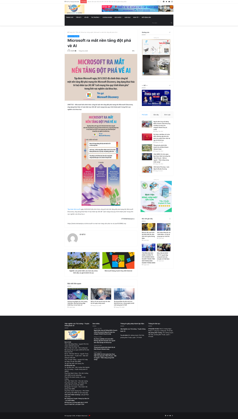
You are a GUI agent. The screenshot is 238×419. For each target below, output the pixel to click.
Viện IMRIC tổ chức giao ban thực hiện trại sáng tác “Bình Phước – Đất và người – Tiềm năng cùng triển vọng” (161, 158)
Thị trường (95, 17)
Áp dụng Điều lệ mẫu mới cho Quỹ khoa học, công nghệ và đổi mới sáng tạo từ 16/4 (124, 303)
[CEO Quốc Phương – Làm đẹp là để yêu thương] (147, 169)
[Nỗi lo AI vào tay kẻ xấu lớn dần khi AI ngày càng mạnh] (101, 294)
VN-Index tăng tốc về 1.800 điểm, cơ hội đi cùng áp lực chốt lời (106, 1)
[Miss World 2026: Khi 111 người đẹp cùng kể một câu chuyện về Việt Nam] (164, 247)
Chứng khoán (107, 17)
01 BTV (73, 51)
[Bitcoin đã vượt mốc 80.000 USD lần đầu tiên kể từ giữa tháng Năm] (148, 227)
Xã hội (86, 17)
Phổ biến (145, 115)
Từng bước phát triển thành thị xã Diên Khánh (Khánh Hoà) (160, 147)
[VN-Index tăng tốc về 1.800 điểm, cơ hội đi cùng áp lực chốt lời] (164, 227)
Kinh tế (135, 17)
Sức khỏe (118, 17)
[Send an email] (75, 51)
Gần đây (156, 115)
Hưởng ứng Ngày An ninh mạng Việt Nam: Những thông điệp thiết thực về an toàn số (77, 303)
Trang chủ (69, 17)
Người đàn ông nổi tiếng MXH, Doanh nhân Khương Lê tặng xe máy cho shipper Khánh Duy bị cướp (161, 125)
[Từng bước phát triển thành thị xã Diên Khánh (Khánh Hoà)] (147, 147)
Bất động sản (146, 17)
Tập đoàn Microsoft (73, 209)
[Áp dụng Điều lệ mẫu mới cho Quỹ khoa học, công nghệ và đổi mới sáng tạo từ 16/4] (124, 294)
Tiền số (78, 17)
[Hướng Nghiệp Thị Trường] (74, 9)
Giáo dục (128, 17)
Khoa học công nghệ (87, 32)
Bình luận (167, 115)
